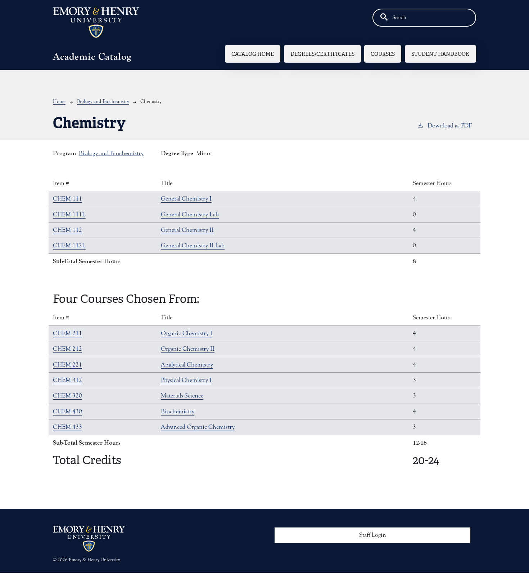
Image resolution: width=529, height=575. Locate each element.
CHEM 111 (67, 198)
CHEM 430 (67, 411)
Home (59, 101)
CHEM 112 (67, 230)
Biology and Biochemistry (103, 101)
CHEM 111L (69, 214)
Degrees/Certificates (322, 53)
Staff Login (372, 535)
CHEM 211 (67, 333)
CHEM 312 (67, 380)
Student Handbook (440, 53)
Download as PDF (450, 125)
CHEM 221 (67, 364)
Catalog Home (252, 53)
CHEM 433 (67, 427)
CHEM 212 (67, 348)
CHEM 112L (69, 245)
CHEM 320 (67, 395)
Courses (383, 53)
